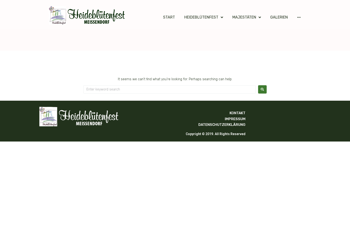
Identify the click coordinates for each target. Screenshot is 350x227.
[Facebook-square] (295, 116)
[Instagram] (323, 116)
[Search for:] (169, 89)
